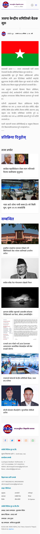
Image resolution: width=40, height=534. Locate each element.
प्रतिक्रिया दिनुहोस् (13, 137)
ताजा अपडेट (7, 150)
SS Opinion (31, 499)
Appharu (11, 529)
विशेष (2, 499)
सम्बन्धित (7, 219)
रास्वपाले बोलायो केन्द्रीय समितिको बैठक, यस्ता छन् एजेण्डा (19, 379)
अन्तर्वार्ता (17, 493)
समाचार (3, 496)
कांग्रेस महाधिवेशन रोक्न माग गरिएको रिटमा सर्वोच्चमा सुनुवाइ (19, 170)
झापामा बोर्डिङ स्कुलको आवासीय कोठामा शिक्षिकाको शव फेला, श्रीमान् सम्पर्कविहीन (17, 313)
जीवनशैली (17, 499)
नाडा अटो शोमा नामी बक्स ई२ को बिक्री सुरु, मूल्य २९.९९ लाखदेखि (19, 206)
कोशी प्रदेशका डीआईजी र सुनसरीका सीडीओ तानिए (18, 411)
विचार (29, 496)
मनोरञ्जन (30, 493)
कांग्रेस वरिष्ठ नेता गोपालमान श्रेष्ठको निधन (17, 282)
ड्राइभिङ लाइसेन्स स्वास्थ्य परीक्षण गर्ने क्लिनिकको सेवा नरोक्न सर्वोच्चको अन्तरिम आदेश (18, 251)
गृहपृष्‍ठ (3, 493)
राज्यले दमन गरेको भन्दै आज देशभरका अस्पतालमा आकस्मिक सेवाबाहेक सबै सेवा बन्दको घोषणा (17, 346)
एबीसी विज (18, 496)
